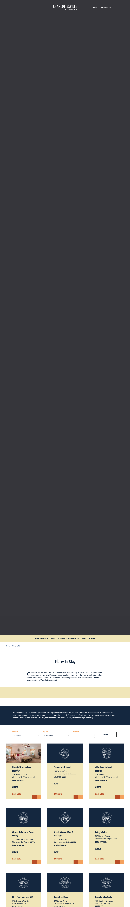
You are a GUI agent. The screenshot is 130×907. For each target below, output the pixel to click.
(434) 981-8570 (18, 780)
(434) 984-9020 (101, 780)
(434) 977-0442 (60, 777)
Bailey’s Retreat (101, 832)
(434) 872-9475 (60, 845)
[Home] (65, 6)
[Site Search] (116, 5)
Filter (105, 734)
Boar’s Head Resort (61, 897)
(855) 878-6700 (18, 845)
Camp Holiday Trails (103, 897)
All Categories (16, 735)
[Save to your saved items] (39, 797)
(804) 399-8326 (101, 842)
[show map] (34, 797)
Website (15, 787)
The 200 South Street (62, 767)
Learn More (16, 794)
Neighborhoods (48, 735)
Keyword (76, 731)
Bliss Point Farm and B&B (22, 897)
